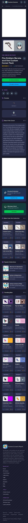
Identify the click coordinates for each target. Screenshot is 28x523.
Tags (4, 477)
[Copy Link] (15, 93)
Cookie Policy (14, 514)
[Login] (24, 2)
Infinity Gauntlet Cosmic (20, 403)
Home (4, 468)
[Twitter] (7, 93)
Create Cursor (6, 492)
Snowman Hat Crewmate (20, 383)
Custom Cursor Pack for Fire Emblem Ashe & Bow (20, 251)
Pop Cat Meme (19, 306)
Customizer (6, 494)
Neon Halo (6, 364)
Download (14, 211)
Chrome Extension (7, 500)
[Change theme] (21, 2)
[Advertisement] (14, 23)
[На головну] (2, 6)
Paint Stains (6, 344)
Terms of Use (17, 512)
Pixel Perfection (7, 306)
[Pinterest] (11, 93)
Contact (11, 512)
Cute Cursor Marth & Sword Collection (8, 251)
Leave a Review (6, 504)
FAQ (4, 484)
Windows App (6, 502)
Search (4, 479)
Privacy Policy (6, 514)
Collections (7, 6)
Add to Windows (15, 80)
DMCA (4, 516)
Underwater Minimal (20, 344)
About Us (5, 512)
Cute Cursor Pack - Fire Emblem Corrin (20, 231)
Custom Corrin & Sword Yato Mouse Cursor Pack (8, 231)
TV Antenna (6, 383)
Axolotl (17, 325)
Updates (5, 481)
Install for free (14, 198)
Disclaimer (20, 514)
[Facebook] (3, 93)
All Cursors (5, 471)
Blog (4, 486)
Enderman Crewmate (8, 403)
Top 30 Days (6, 473)
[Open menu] (3, 2)
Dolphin (17, 364)
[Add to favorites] (24, 58)
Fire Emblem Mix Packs (17, 6)
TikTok (4, 325)
